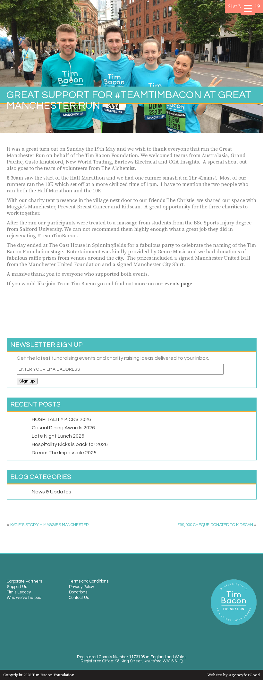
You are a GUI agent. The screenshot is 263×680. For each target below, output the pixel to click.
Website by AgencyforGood (233, 674)
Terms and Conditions (88, 581)
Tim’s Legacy (19, 592)
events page (178, 284)
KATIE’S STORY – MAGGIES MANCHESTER (49, 525)
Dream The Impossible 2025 (64, 452)
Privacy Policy (81, 587)
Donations (78, 592)
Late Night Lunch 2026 (58, 436)
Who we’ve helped (24, 598)
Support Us (17, 587)
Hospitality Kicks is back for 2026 (70, 444)
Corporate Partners (24, 581)
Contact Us (79, 598)
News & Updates (51, 491)
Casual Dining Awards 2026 (63, 427)
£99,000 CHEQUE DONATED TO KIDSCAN (215, 525)
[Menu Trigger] (248, 8)
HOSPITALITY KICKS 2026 (61, 419)
